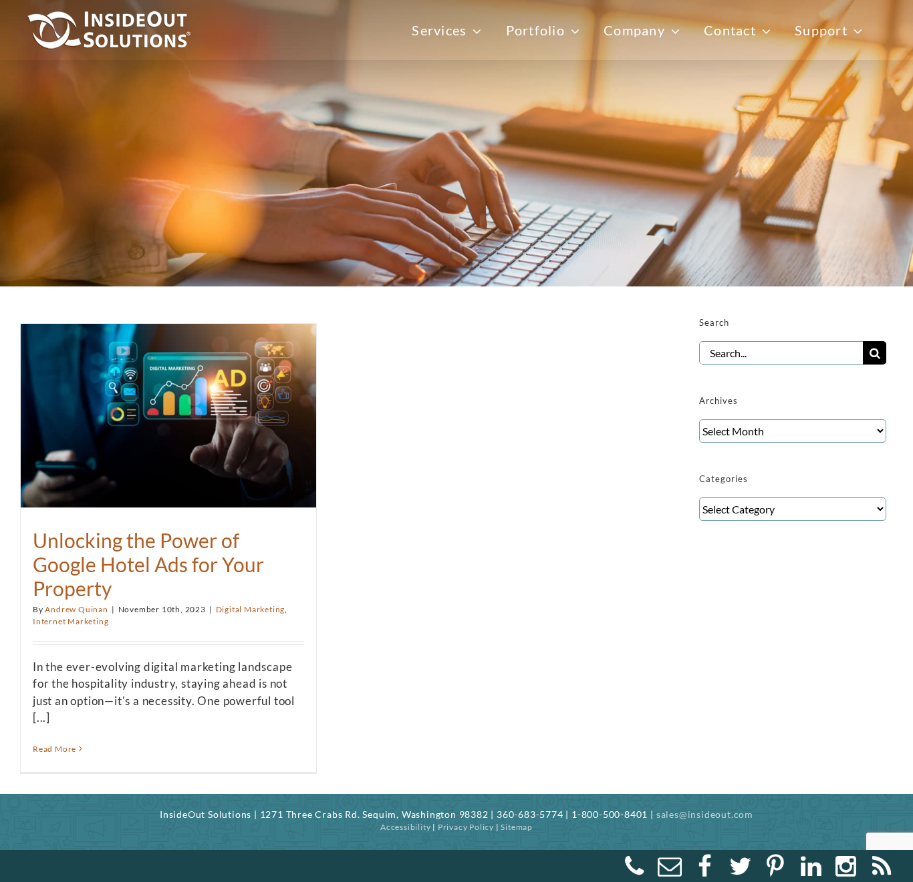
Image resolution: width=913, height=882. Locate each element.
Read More (54, 749)
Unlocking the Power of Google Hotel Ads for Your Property (148, 564)
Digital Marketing (250, 609)
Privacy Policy (466, 827)
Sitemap (517, 827)
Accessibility (405, 827)
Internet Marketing (70, 621)
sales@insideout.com (704, 814)
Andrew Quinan (76, 609)
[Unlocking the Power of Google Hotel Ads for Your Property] (168, 408)
